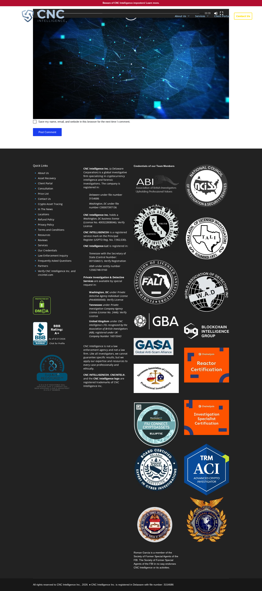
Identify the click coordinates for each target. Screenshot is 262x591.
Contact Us (44, 198)
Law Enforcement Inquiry (53, 255)
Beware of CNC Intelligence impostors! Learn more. (131, 3)
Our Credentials (47, 250)
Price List (43, 193)
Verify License (115, 299)
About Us (43, 173)
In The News (45, 209)
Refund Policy (46, 219)
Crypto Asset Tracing (50, 204)
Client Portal (45, 183)
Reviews (43, 240)
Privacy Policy (46, 224)
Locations (43, 214)
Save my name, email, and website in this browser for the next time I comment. (84, 121)
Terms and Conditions (51, 229)
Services (43, 245)
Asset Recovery (47, 178)
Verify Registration (115, 261)
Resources (44, 235)
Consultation (45, 188)
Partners (43, 266)
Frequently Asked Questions (54, 260)
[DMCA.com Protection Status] (42, 305)
